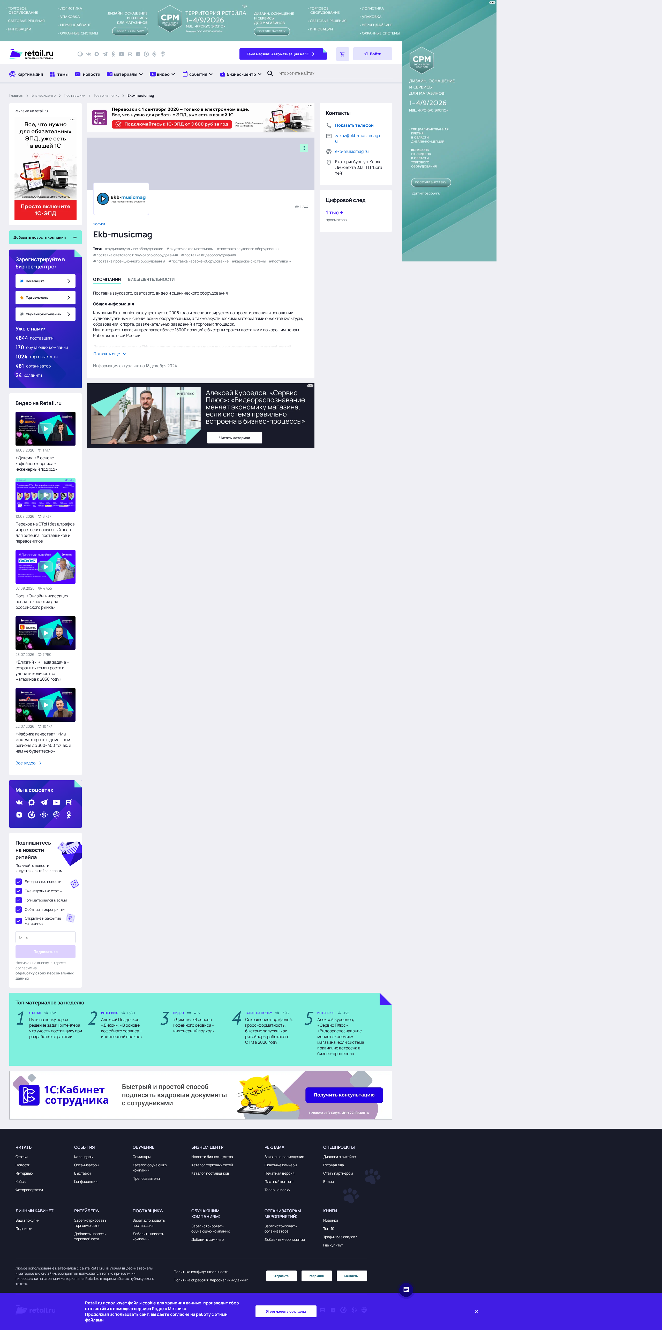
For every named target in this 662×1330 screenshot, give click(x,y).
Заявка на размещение (284, 1156)
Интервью (24, 1173)
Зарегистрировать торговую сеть (90, 1223)
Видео (328, 1181)
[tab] (107, 280)
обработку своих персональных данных (45, 976)
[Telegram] (105, 54)
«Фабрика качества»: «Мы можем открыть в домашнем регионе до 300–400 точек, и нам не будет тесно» (43, 742)
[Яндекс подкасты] (146, 54)
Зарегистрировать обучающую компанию (210, 1228)
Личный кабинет (35, 1211)
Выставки (82, 1173)
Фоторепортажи (29, 1189)
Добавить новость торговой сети (90, 1236)
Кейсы (21, 1181)
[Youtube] (121, 54)
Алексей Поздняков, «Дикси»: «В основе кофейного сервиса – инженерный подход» (122, 1028)
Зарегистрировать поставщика (149, 1223)
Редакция (316, 1276)
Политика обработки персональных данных (211, 1280)
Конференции (85, 1181)
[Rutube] (129, 54)
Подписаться (46, 952)
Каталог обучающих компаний (150, 1167)
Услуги (99, 223)
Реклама (274, 1147)
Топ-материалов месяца (46, 900)
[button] (125, 74)
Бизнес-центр (44, 95)
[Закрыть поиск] (268, 78)
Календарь (83, 1156)
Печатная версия (280, 1173)
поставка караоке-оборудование (200, 261)
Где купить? (333, 1245)
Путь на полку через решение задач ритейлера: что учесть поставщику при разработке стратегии (55, 1028)
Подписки (24, 1228)
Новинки (330, 1220)
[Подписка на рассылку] (80, 54)
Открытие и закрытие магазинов (43, 921)
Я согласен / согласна (286, 1311)
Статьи (22, 1156)
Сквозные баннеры (281, 1164)
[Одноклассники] (113, 54)
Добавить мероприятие (285, 1239)
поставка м (281, 261)
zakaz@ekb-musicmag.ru (358, 138)
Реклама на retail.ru (31, 110)
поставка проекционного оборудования (130, 261)
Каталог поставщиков (210, 1173)
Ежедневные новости (43, 881)
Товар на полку (106, 95)
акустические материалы (191, 248)
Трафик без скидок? (340, 1236)
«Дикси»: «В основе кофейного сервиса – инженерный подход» (36, 463)
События (84, 1147)
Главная (16, 95)
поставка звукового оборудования (250, 248)
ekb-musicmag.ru (352, 151)
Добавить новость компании (148, 1236)
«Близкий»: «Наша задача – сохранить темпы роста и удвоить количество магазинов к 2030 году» (42, 670)
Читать (24, 1147)
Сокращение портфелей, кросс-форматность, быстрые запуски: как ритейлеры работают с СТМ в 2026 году (269, 1031)
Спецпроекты (339, 1147)
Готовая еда (333, 1164)
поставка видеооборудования (210, 254)
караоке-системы (250, 261)
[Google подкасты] (154, 54)
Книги (330, 1211)
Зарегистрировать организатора (281, 1228)
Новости (23, 1164)
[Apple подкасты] (163, 54)
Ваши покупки (27, 1220)
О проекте (281, 1276)
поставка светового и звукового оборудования (137, 254)
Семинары (142, 1156)
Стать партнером (338, 1173)
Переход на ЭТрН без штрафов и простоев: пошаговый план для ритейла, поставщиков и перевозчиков (45, 532)
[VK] (88, 54)
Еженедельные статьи (44, 890)
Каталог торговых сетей (212, 1164)
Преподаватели (146, 1178)
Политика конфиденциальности (201, 1271)
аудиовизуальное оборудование (135, 248)
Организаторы (86, 1164)
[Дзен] (138, 54)
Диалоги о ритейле (339, 1156)
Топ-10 (328, 1228)
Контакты (351, 1276)
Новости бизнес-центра (212, 1156)
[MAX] (96, 54)
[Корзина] (342, 54)
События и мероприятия (45, 909)
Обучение (143, 1147)
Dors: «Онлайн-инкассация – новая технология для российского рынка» (44, 601)
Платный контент (279, 1181)
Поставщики (74, 95)
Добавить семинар (207, 1239)
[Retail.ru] (38, 54)
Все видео (25, 763)
